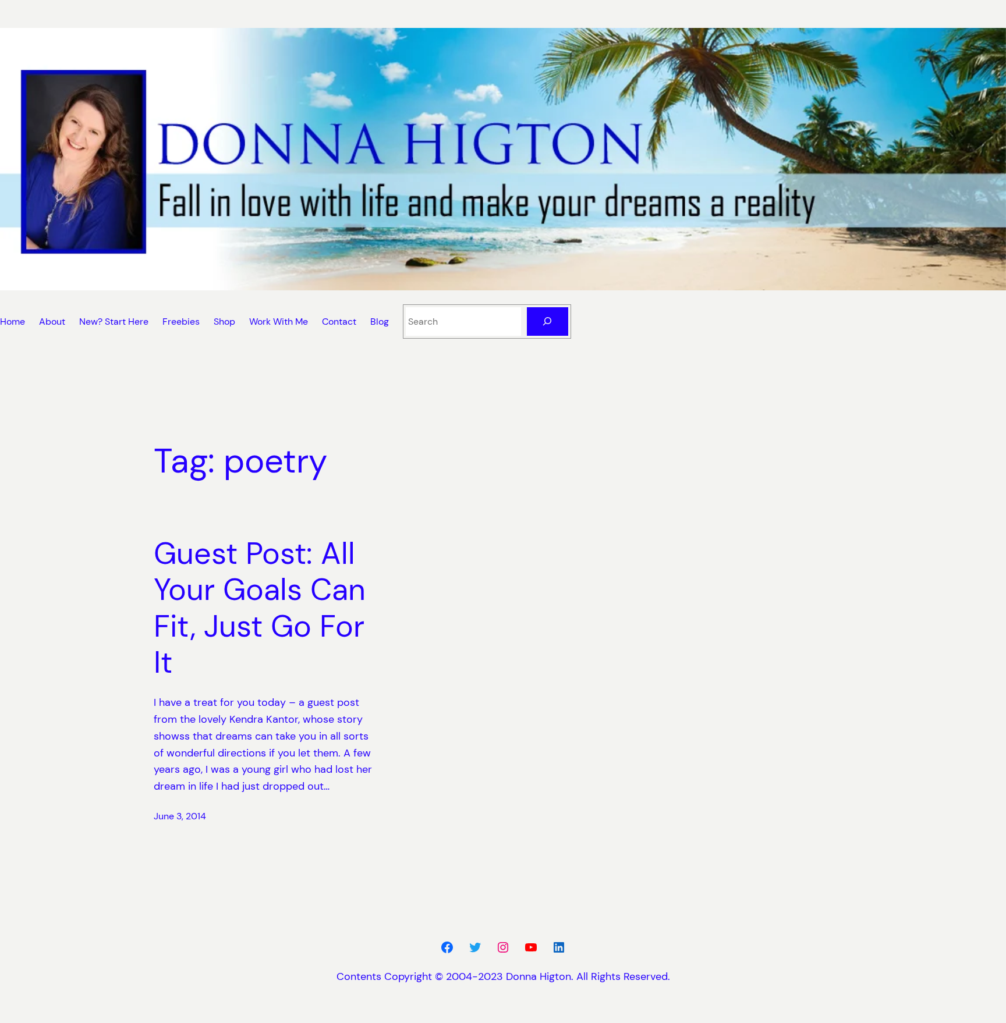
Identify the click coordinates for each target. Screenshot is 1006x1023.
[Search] (547, 321)
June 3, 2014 (180, 816)
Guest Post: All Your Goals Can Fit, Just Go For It (260, 608)
